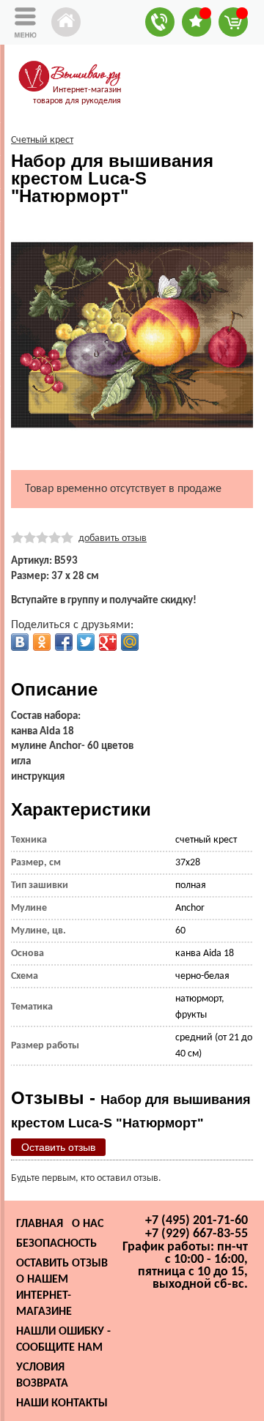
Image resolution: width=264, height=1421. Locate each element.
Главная (39, 1224)
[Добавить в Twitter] (86, 642)
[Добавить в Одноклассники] (42, 642)
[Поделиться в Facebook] (64, 642)
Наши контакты (62, 1403)
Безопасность (56, 1244)
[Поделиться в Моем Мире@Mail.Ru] (130, 642)
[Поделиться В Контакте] (20, 642)
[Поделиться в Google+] (108, 642)
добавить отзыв (112, 538)
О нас (87, 1224)
